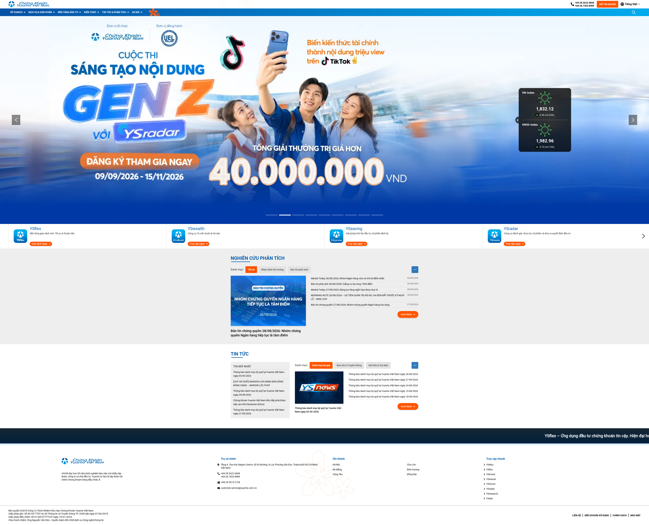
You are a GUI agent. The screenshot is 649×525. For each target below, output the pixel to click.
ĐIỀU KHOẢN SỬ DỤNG (597, 515)
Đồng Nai (412, 474)
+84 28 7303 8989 (584, 5)
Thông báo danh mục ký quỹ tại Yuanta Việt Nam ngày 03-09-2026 (258, 374)
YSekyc (490, 464)
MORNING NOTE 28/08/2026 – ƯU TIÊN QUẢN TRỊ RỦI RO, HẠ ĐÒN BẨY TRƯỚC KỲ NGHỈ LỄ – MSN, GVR (357, 297)
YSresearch (492, 493)
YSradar (490, 488)
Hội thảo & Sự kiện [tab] (378, 365)
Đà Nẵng (337, 469)
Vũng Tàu (338, 474)
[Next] (633, 120)
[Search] (633, 12)
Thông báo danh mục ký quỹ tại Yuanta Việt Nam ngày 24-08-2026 (383, 385)
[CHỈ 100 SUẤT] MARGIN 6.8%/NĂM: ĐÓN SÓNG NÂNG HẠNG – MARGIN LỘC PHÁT (258, 383)
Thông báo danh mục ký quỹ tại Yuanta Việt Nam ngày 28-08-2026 (258, 393)
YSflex (489, 469)
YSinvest (490, 474)
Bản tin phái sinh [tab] (299, 269)
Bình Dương (413, 469)
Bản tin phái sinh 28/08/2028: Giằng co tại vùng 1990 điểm (341, 284)
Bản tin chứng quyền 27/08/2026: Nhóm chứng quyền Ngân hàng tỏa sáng (350, 304)
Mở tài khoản (607, 4)
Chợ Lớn (411, 464)
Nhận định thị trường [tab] (272, 269)
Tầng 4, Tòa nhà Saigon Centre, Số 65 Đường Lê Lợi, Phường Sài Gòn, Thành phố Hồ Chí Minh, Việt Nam (269, 466)
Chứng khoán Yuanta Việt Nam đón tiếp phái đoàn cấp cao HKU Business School (259, 402)
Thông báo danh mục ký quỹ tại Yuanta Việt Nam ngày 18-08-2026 (383, 396)
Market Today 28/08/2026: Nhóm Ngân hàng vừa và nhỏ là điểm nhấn (347, 278)
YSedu (489, 498)
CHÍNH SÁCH (620, 515)
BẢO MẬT (635, 515)
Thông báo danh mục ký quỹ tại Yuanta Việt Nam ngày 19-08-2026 (383, 391)
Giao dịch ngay (39, 243)
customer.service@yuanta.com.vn (239, 488)
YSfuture (490, 484)
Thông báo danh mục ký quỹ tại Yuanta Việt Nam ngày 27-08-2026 (258, 411)
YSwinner (491, 479)
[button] (630, 4)
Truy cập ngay (197, 243)
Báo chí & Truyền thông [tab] (349, 365)
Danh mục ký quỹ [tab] (321, 365)
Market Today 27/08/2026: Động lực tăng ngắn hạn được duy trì (344, 289)
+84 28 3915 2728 (230, 482)
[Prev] (16, 120)
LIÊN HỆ (576, 515)
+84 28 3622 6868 (584, 2)
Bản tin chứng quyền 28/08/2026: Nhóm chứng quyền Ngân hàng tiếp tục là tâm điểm (266, 333)
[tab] (237, 269)
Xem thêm (406, 314)
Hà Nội (336, 464)
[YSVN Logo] (28, 4)
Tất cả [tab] (251, 269)
